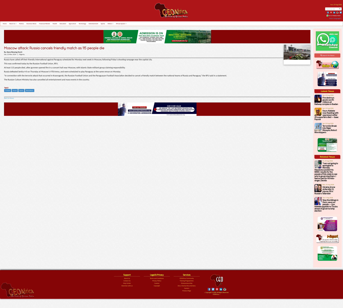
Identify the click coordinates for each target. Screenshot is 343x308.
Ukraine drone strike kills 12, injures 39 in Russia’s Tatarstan (324, 190)
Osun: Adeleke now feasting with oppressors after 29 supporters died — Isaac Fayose (326, 114)
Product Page (186, 291)
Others (110, 23)
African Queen (120, 23)
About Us (12, 23)
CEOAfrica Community (187, 278)
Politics (21, 23)
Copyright (157, 286)
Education (63, 23)
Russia (15, 90)
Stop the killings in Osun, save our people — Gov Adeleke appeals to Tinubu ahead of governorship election (326, 205)
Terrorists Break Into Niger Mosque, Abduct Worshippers (325, 128)
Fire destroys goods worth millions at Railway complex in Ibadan (326, 100)
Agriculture (72, 23)
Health (55, 23)
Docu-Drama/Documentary (187, 286)
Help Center (127, 283)
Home (5, 23)
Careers (186, 288)
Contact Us (127, 281)
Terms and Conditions (157, 278)
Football (7, 90)
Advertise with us (127, 286)
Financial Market (44, 23)
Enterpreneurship (186, 283)
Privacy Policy (156, 281)
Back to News (9, 98)
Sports (103, 23)
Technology (82, 23)
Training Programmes (187, 281)
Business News (31, 23)
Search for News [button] (328, 55)
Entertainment (93, 23)
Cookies (156, 283)
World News (29, 90)
